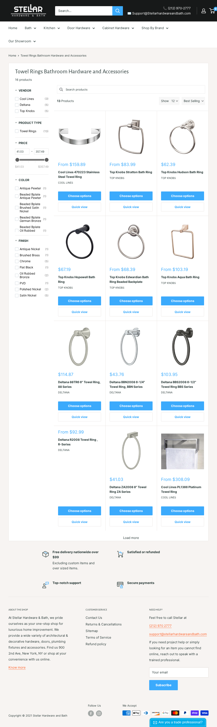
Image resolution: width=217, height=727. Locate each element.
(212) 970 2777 (160, 626)
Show (165, 101)
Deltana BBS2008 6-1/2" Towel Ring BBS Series (178, 384)
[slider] (17, 159)
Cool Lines (65, 182)
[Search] (117, 11)
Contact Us (94, 618)
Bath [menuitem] (28, 28)
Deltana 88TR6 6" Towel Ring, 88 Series (79, 384)
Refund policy (96, 644)
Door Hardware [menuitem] (78, 28)
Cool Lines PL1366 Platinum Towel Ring (181, 489)
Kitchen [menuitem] (49, 28)
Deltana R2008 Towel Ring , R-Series (78, 442)
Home (12, 55)
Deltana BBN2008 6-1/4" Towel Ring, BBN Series (127, 384)
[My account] (204, 11)
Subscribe (163, 685)
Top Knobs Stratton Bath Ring (131, 172)
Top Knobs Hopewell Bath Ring (76, 279)
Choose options (79, 196)
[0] (212, 10)
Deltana (64, 392)
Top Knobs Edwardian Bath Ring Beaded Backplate (129, 279)
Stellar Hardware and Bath (50, 715)
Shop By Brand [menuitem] (153, 28)
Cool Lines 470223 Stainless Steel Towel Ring (79, 174)
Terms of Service (98, 637)
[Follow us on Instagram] (99, 713)
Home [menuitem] (12, 28)
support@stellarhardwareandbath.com (178, 634)
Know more (17, 667)
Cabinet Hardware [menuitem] (115, 28)
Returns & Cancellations (104, 624)
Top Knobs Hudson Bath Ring (182, 172)
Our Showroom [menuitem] (19, 41)
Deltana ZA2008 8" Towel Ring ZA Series (128, 489)
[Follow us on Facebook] (91, 713)
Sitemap (92, 631)
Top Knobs (117, 178)
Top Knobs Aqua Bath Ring (180, 277)
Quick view (80, 207)
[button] (193, 101)
